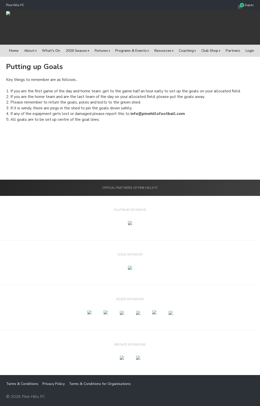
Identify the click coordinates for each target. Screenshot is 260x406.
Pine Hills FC (15, 5)
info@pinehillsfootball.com (158, 113)
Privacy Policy (53, 383)
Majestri (236, 397)
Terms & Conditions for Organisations (100, 383)
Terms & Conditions (22, 383)
